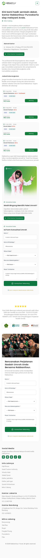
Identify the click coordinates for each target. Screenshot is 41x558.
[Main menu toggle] (37, 3)
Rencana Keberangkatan (11, 260)
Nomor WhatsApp (9, 242)
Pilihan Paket (8, 251)
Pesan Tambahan (9, 269)
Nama (6, 233)
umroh (9, 28)
